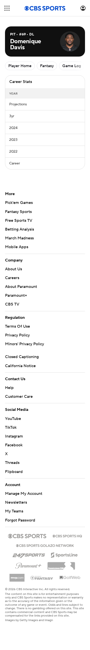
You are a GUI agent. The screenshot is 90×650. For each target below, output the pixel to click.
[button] (7, 8)
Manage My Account (23, 493)
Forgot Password (20, 520)
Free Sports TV (18, 220)
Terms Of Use (17, 326)
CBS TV (12, 304)
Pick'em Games (19, 202)
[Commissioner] (61, 564)
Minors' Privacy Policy (24, 343)
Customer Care (19, 396)
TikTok (10, 427)
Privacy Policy (17, 335)
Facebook (13, 445)
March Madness (19, 238)
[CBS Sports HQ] (67, 535)
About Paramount (21, 286)
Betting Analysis (19, 229)
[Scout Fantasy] (42, 577)
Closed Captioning (22, 356)
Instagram (14, 436)
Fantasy (47, 65)
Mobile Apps (16, 246)
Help (9, 387)
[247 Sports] (28, 554)
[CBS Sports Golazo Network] (45, 545)
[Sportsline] (64, 554)
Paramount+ (16, 295)
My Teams (14, 511)
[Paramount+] (28, 564)
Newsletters (16, 502)
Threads (12, 462)
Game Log (71, 65)
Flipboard (14, 471)
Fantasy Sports (18, 211)
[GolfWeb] (70, 577)
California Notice (20, 365)
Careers (12, 277)
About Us (13, 269)
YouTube (13, 418)
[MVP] (17, 575)
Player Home (20, 65)
